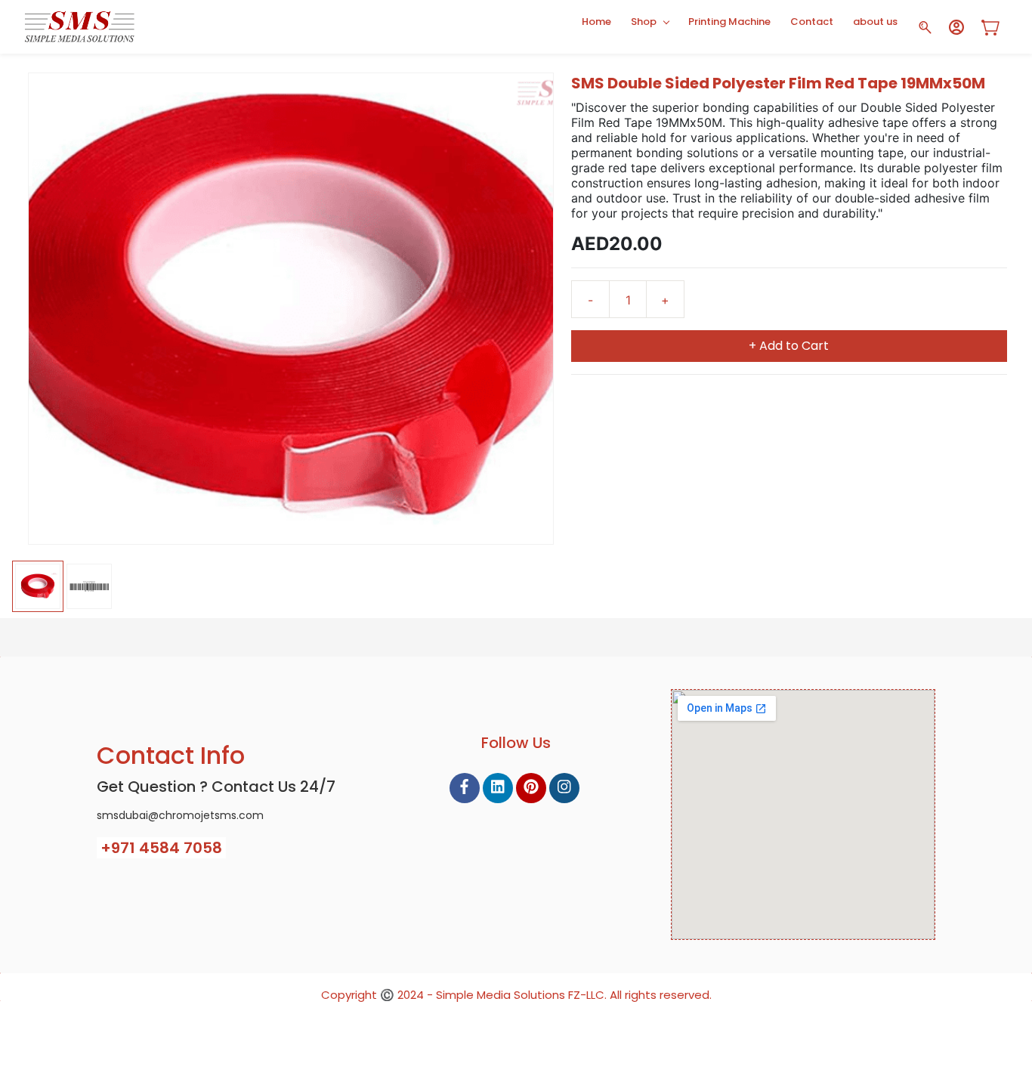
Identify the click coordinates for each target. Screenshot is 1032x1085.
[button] (996, 27)
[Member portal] (956, 27)
